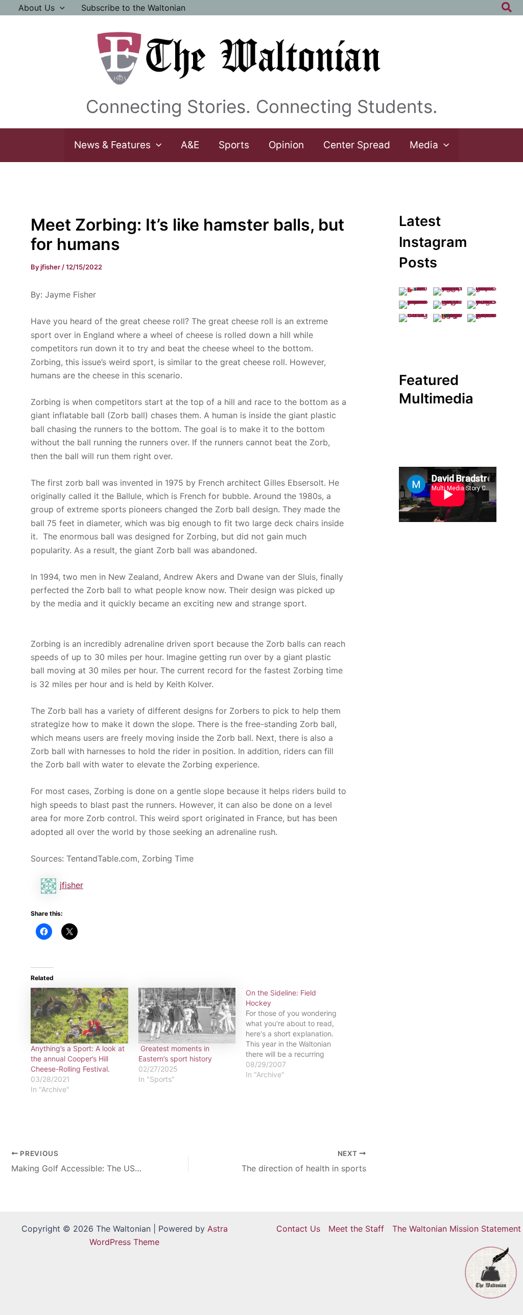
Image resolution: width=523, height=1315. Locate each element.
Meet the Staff (356, 1228)
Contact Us (298, 1228)
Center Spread (356, 145)
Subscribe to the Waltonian (133, 8)
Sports (234, 145)
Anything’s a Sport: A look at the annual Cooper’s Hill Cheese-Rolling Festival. (78, 1058)
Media (424, 145)
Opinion (286, 145)
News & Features (112, 145)
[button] (60, 7)
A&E (190, 145)
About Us (36, 8)
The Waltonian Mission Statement (456, 1228)
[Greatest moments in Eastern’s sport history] (187, 1016)
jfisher (71, 885)
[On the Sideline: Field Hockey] (299, 1034)
